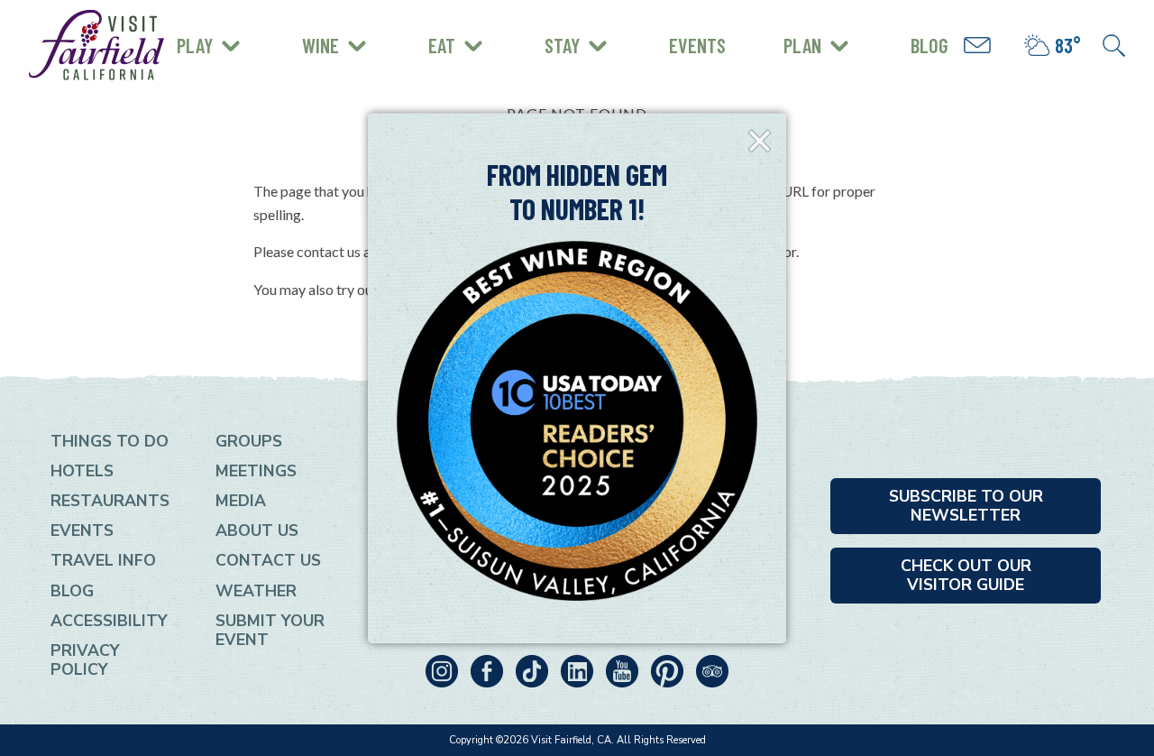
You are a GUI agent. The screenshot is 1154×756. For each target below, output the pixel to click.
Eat (441, 45)
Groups (248, 441)
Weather (256, 591)
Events (697, 45)
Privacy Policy (85, 660)
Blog (929, 45)
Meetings (256, 471)
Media (240, 501)
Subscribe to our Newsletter (966, 505)
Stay (562, 45)
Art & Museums (297, 31)
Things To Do (109, 441)
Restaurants (109, 501)
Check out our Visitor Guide (966, 575)
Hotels (82, 471)
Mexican (218, 28)
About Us (256, 530)
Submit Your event (270, 630)
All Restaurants (250, 58)
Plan (802, 45)
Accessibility (109, 621)
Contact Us (268, 560)
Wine (320, 45)
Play (195, 45)
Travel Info (103, 560)
